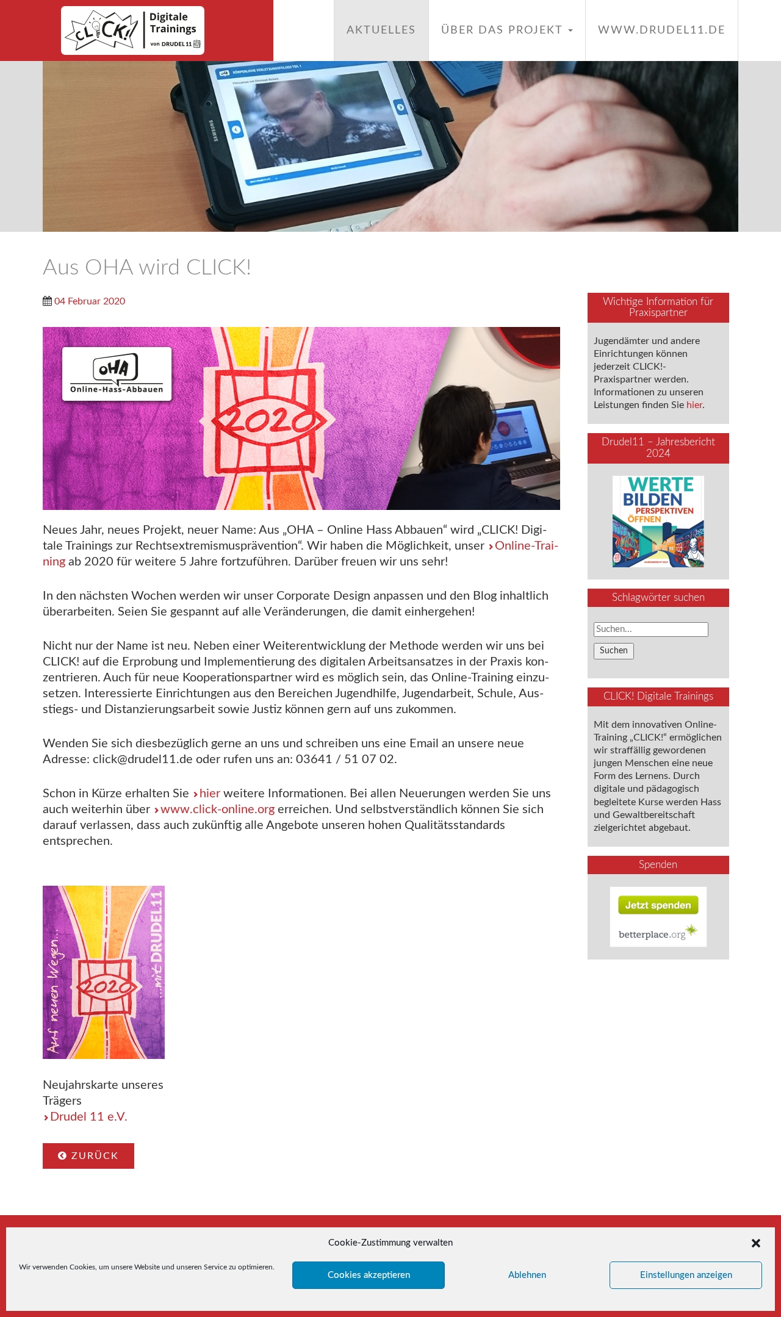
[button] (756, 1243)
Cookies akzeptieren (369, 1275)
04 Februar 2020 (89, 301)
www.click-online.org (217, 809)
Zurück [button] (93, 1156)
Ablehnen (527, 1275)
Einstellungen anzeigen (686, 1275)
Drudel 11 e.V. (89, 1117)
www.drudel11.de (661, 30)
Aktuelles (381, 30)
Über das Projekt (504, 30)
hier (210, 794)
